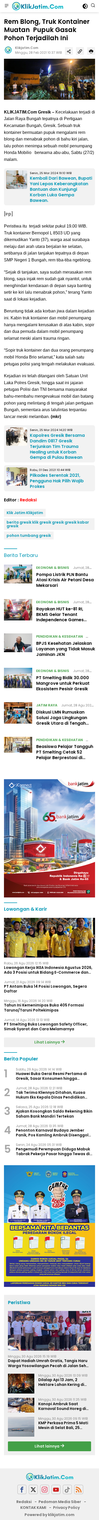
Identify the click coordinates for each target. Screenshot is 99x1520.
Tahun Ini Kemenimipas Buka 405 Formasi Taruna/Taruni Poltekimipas (44, 1007)
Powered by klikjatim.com (49, 1514)
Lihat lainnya (47, 1446)
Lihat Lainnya (47, 1042)
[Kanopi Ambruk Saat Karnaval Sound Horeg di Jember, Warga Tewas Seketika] (21, 1405)
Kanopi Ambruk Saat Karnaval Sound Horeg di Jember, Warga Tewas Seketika (62, 1406)
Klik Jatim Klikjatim (25, 512)
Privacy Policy (66, 1507)
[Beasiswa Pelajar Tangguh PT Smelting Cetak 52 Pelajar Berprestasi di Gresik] (18, 750)
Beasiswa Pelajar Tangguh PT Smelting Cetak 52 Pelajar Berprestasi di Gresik (64, 754)
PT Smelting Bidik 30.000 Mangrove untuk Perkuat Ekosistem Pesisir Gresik (62, 683)
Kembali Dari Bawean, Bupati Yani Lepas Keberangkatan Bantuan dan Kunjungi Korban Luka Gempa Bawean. (61, 189)
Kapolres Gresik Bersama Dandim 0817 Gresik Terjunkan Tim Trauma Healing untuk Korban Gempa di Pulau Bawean (57, 446)
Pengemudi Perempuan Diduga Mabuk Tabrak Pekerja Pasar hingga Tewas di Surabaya (53, 1151)
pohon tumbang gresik (29, 535)
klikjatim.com (26, 48)
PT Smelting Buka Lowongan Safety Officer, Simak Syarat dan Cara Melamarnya (46, 1026)
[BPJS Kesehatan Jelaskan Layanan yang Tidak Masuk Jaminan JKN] (18, 646)
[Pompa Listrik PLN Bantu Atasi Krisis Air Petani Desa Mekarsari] (18, 578)
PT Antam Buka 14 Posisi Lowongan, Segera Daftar (45, 988)
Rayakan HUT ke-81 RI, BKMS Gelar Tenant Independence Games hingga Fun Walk (60, 617)
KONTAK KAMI (33, 1507)
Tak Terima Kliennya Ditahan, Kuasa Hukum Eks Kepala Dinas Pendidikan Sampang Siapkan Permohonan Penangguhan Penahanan (50, 1095)
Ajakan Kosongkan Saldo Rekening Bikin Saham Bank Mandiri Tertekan (54, 1113)
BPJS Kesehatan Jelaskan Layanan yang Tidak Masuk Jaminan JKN (65, 648)
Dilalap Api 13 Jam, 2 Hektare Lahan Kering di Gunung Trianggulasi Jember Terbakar (61, 1382)
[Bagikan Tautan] (69, 51)
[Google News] (67, 1489)
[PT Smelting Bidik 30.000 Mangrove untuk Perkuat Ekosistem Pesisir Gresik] (18, 681)
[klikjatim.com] (37, 6)
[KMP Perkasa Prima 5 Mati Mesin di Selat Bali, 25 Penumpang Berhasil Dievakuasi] (21, 1427)
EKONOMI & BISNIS (52, 567)
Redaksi (28, 500)
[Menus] (6, 6)
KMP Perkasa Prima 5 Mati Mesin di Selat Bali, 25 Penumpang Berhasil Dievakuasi (63, 1425)
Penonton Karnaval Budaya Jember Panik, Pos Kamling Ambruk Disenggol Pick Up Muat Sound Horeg (52, 1132)
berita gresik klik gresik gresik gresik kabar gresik (48, 524)
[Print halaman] (91, 51)
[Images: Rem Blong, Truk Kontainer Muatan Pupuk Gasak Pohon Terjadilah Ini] (49, 78)
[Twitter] (33, 1489)
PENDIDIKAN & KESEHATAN (59, 636)
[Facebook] (21, 1489)
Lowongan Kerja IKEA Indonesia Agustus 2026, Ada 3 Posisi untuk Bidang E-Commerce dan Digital (48, 970)
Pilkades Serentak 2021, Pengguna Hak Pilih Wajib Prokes (57, 480)
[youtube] (55, 1489)
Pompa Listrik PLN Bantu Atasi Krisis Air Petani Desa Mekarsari (65, 580)
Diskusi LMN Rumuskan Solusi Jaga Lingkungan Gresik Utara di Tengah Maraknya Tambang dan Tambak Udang (63, 723)
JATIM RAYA (46, 705)
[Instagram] (44, 1489)
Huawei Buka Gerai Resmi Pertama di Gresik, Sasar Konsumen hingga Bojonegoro (51, 1076)
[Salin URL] (80, 51)
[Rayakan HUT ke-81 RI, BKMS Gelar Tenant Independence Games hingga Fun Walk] (18, 612)
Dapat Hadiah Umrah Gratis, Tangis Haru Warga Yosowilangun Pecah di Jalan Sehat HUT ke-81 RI (49, 1363)
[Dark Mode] (85, 6)
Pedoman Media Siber (60, 1501)
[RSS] (78, 1489)
